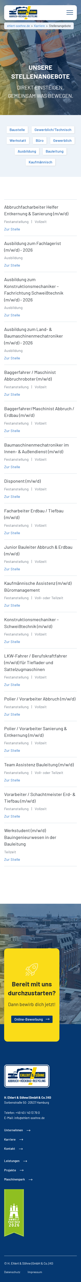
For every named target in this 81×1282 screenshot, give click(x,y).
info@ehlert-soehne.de (29, 1118)
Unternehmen (13, 1130)
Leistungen (12, 1161)
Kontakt (9, 1148)
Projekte (10, 1170)
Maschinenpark (14, 1179)
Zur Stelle (12, 229)
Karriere (39, 26)
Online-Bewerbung (28, 1019)
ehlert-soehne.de (18, 26)
